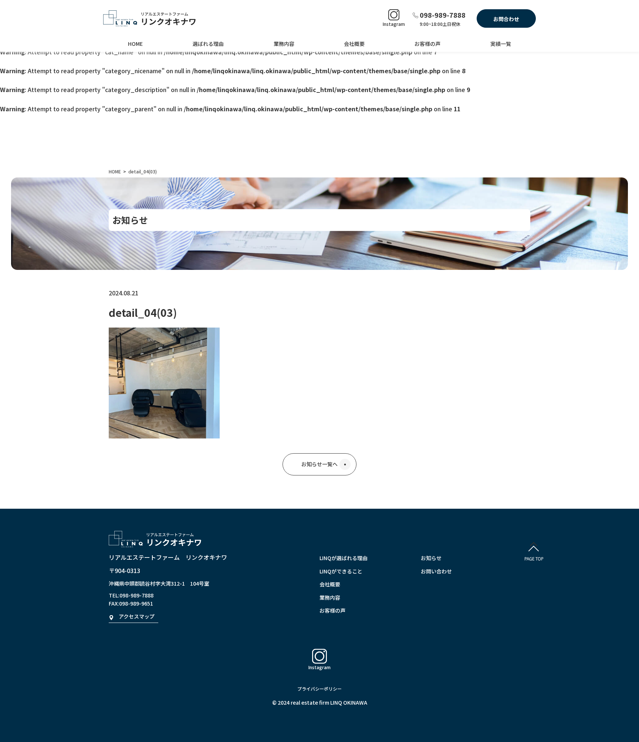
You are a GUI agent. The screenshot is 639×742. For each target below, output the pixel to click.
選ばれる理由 (208, 43)
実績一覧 (500, 43)
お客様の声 (427, 43)
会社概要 (354, 43)
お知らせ (431, 558)
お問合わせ (506, 19)
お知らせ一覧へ (319, 464)
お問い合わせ (436, 571)
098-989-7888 (443, 15)
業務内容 (284, 43)
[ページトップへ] (533, 554)
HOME (135, 43)
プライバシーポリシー (319, 688)
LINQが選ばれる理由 (344, 558)
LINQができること (341, 571)
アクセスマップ (137, 616)
